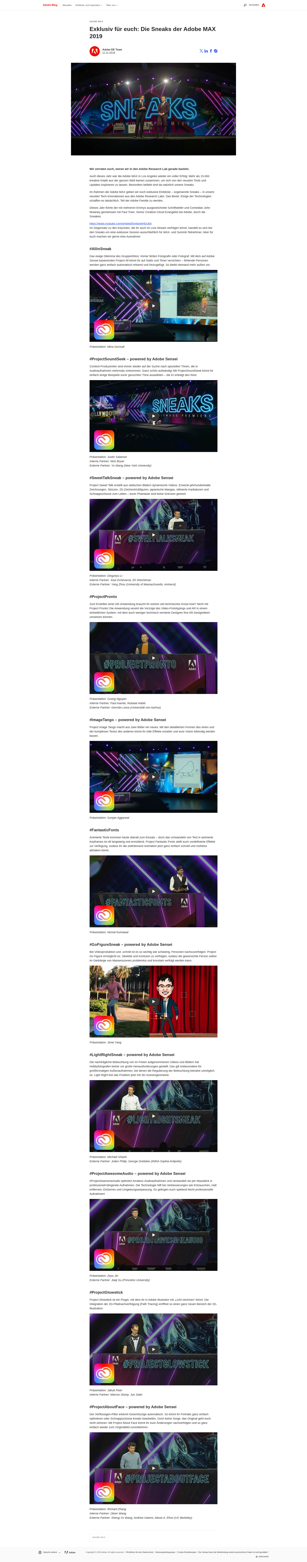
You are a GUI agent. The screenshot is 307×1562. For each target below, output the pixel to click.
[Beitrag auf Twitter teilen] (201, 51)
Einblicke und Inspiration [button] (87, 5)
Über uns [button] (110, 5)
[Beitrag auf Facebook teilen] (211, 51)
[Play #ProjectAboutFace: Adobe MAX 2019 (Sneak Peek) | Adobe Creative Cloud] (153, 1468)
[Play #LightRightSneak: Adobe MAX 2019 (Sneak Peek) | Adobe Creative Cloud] (153, 1116)
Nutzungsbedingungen (165, 1552)
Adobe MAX (96, 21)
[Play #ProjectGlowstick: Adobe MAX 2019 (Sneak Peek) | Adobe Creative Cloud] (153, 1349)
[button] (49, 1552)
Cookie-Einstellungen (186, 1552)
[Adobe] (263, 5)
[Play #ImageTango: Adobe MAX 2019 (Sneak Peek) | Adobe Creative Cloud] (153, 777)
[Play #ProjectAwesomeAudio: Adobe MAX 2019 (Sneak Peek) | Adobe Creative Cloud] (153, 1235)
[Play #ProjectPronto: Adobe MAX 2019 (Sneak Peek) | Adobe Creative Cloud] (153, 658)
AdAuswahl (264, 1556)
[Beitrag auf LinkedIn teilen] (206, 51)
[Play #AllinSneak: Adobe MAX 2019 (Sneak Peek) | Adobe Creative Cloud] (153, 306)
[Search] (245, 5)
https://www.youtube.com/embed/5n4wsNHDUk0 (121, 223)
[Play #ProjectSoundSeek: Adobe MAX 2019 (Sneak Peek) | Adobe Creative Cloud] (153, 416)
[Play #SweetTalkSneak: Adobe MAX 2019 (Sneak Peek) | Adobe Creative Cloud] (153, 535)
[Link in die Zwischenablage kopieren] (215, 51)
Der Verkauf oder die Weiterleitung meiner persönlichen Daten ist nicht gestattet (232, 1552)
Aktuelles (67, 5)
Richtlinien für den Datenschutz (139, 1552)
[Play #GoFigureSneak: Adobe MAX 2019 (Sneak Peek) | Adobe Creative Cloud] (153, 1001)
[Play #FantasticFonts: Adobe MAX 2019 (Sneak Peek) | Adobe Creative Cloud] (153, 891)
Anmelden (254, 5)
